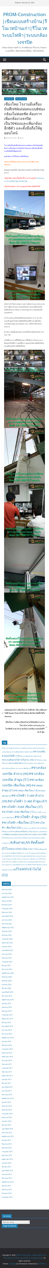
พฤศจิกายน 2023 (8, 897)
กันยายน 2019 (7, 1007)
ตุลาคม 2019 (6, 1003)
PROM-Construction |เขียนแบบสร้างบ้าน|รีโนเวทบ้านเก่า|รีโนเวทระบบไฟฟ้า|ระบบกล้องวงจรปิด (24, 28)
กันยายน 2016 (7, 1106)
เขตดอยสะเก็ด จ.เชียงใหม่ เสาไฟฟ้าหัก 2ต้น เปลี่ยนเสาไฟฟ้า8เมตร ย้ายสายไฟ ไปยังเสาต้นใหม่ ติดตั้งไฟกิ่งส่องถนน (26, 713)
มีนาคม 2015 (6, 1167)
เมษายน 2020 (7, 984)
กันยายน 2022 (7, 931)
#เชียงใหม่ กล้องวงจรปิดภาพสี (13, 838)
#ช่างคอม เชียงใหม (25, 790)
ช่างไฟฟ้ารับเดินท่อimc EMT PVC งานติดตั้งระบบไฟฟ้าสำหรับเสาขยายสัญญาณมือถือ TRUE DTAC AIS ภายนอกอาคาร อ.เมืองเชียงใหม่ (24, 862)
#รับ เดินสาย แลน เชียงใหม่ (29, 828)
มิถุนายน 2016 (7, 1117)
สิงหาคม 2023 (7, 905)
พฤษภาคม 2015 (7, 1159)
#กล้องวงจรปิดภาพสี (34, 748)
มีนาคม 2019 (6, 1022)
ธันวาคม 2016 (7, 1094)
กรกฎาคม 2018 (7, 1049)
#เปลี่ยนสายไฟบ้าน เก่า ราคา (20, 853)
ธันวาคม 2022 (7, 924)
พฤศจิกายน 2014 (8, 1182)
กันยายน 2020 (7, 977)
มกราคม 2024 (7, 893)
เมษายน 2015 (7, 1163)
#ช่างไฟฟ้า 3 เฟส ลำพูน (27, 801)
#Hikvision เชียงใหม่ (21, 748)
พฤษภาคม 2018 (7, 1056)
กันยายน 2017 (7, 1064)
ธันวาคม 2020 (7, 969)
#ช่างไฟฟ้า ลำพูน (30, 817)
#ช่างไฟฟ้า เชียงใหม (18, 822)
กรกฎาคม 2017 (7, 1068)
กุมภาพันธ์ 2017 (7, 1087)
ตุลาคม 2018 (6, 1041)
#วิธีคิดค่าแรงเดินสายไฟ (14, 834)
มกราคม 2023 (7, 920)
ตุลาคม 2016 (6, 1102)
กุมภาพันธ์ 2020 (7, 992)
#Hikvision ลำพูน (8, 748)
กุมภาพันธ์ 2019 (7, 1026)
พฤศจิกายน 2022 (8, 927)
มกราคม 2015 (7, 1174)
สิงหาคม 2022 (7, 935)
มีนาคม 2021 (6, 965)
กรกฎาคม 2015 (7, 1151)
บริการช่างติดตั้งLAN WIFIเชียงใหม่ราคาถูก (35, 865)
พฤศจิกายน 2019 (8, 1000)
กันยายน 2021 (7, 958)
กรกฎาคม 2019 (7, 1015)
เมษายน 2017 (7, 1079)
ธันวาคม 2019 (7, 996)
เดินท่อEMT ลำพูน (7, 870)
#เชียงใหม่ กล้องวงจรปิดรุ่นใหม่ (31, 838)
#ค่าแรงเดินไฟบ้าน (17, 763)
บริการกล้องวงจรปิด (21, 99)
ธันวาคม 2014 (7, 1178)
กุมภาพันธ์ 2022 (7, 950)
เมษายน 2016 (7, 1121)
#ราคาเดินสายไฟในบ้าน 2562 (22, 831)
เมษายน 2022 (7, 946)
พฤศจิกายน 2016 (8, 1098)
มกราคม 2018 (7, 1060)
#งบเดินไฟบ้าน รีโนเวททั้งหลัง (35, 763)
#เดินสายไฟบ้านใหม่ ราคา (22, 848)
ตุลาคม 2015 (6, 1140)
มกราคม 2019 (7, 1030)
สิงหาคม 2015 (7, 1148)
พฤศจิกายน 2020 (8, 973)
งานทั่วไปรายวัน (9, 99)
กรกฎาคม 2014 (7, 1197)
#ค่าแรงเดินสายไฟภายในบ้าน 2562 (20, 759)
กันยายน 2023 (7, 901)
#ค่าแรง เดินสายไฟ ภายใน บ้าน (30, 756)
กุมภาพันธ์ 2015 (7, 1170)
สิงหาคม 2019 (7, 1011)
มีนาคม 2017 (6, 1083)
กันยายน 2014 (7, 1189)
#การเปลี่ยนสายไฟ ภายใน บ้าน (22, 752)
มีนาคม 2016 (6, 1125)
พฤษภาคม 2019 (7, 1019)
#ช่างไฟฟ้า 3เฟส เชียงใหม (22, 807)
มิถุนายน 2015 (7, 1155)
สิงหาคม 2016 (7, 1110)
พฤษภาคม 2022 (7, 943)
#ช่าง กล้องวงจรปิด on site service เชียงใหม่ (16, 768)
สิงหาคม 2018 (7, 1045)
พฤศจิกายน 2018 (8, 1037)
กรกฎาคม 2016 (7, 1113)
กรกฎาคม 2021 (7, 962)
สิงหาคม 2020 (7, 981)
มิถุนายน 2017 (7, 1072)
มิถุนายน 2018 (7, 1053)
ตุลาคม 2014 (6, 1186)
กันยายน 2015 (7, 1144)
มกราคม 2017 (7, 1091)
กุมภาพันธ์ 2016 (7, 1129)
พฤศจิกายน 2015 (8, 1136)
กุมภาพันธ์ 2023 (7, 916)
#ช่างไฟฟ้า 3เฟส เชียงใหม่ (18, 811)
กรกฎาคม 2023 (7, 908)
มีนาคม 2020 (6, 988)
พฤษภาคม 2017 (7, 1075)
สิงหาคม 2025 (7, 889)
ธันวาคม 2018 (7, 1034)
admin (21, 138)
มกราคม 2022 (7, 954)
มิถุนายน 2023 (7, 912)
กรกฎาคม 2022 (7, 939)
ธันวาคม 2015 (7, 1132)
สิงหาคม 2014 (7, 1193)
